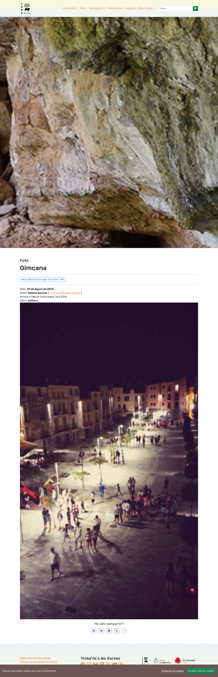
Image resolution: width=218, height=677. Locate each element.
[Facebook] (93, 630)
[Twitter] (116, 630)
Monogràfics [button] (96, 8)
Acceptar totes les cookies (201, 671)
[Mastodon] (109, 630)
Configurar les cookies (172, 671)
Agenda (130, 8)
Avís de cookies (41, 657)
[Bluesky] (101, 630)
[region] (109, 671)
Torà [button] (82, 8)
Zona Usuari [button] (145, 8)
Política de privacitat (32, 661)
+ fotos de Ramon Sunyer (65, 292)
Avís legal (51, 661)
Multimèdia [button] (115, 8)
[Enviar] (124, 630)
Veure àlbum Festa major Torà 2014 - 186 (42, 279)
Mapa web (26, 657)
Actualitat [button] (69, 8)
